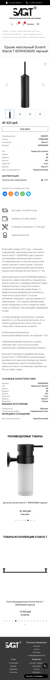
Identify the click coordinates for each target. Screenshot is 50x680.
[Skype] (28, 193)
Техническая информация (14, 180)
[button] (15, 520)
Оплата (36, 669)
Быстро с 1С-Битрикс (34, 676)
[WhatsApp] (22, 193)
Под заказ (25, 129)
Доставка (37, 666)
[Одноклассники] (10, 193)
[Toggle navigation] (38, 25)
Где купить (36, 672)
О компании (13, 663)
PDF (45, 180)
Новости (36, 646)
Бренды (13, 666)
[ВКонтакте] (5, 193)
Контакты (13, 672)
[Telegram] (16, 193)
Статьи (36, 649)
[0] (17, 25)
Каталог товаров (36, 663)
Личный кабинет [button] (15, 3)
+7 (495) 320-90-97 (36, 3)
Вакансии (13, 669)
